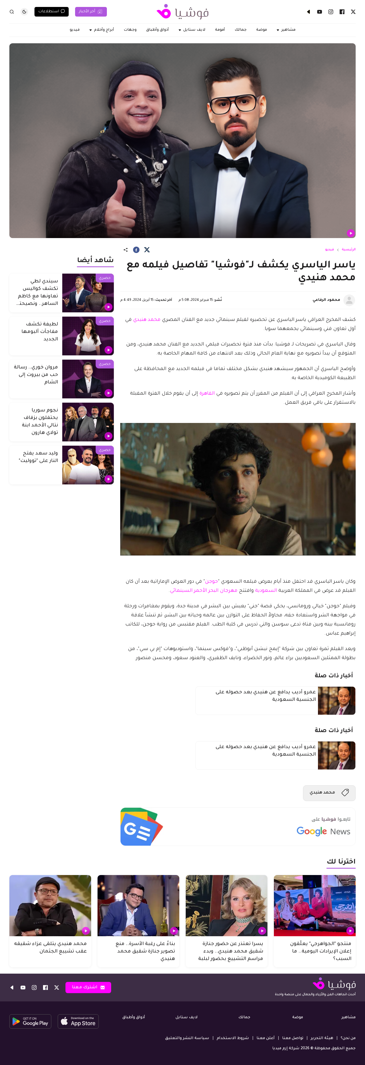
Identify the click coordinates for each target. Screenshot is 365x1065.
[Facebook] (342, 11)
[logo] (182, 12)
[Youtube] (319, 11)
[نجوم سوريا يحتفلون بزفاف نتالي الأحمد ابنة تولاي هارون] (88, 422)
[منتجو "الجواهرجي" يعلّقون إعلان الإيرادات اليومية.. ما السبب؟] (315, 905)
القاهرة (206, 394)
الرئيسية (349, 250)
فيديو (329, 250)
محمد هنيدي (147, 320)
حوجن (211, 582)
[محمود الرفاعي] (349, 300)
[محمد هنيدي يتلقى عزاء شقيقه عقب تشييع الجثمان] (50, 905)
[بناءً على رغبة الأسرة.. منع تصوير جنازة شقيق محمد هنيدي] (138, 905)
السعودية (265, 591)
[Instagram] (330, 11)
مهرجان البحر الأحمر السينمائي (204, 591)
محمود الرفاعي (326, 300)
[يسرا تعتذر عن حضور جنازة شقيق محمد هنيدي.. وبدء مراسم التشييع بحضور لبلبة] (226, 905)
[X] (353, 11)
